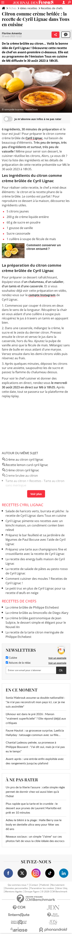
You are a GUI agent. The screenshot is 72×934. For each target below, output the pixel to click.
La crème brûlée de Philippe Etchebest (32, 607)
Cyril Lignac (33, 138)
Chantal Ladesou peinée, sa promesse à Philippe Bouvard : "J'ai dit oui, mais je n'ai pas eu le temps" (35, 747)
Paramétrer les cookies (42, 888)
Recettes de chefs (52, 8)
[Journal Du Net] (53, 907)
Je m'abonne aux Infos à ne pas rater (37, 119)
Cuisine (12, 658)
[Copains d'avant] (19, 922)
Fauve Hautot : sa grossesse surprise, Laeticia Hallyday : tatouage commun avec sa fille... (35, 733)
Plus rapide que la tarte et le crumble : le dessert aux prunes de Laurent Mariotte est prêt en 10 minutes (33, 808)
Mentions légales (14, 891)
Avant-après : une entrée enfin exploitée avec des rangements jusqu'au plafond (35, 761)
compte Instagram (42, 295)
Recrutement (57, 885)
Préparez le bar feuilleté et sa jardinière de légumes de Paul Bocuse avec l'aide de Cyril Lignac (36, 539)
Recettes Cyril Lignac (22, 504)
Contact (34, 885)
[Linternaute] (19, 915)
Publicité (44, 885)
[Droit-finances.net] (53, 915)
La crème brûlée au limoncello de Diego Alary (37, 613)
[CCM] (19, 907)
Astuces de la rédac (19, 663)
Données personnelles (16, 888)
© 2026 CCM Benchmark (54, 891)
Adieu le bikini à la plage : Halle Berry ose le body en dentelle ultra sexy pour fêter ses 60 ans (33, 825)
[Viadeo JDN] (53, 922)
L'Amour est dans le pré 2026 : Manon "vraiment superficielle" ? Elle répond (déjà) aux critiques (36, 719)
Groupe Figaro (32, 891)
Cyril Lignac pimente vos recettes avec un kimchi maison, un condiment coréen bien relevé (35, 525)
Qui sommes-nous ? (18, 885)
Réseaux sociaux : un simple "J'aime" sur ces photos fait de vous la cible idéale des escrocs (35, 839)
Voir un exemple (57, 658)
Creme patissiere (17, 491)
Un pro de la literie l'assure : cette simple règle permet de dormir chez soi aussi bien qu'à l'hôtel (35, 792)
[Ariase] (19, 930)
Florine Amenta (12, 33)
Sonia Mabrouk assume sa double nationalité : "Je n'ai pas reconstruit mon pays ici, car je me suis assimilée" (35, 702)
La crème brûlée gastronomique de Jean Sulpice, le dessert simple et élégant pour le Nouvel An (36, 622)
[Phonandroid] (53, 929)
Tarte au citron (16, 481)
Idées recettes (28, 8)
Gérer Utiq (61, 888)
